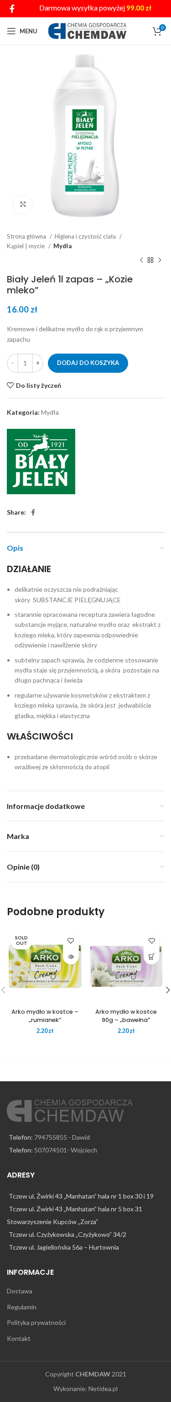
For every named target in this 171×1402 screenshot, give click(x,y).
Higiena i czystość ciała (86, 236)
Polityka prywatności (36, 1322)
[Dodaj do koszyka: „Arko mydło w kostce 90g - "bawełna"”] (152, 956)
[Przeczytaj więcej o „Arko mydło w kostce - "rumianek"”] (71, 956)
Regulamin (21, 1307)
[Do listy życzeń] (71, 941)
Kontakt (19, 1338)
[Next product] (159, 260)
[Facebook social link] (12, 9)
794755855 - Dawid (62, 1137)
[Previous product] (141, 260)
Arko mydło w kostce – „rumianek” (44, 1016)
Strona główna (27, 236)
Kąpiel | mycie (26, 246)
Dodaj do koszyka (88, 362)
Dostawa (19, 1291)
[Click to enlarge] (23, 204)
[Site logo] (87, 30)
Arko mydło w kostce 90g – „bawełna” (126, 1016)
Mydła (62, 246)
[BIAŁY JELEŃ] (41, 463)
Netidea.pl (103, 1388)
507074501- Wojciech (65, 1150)
